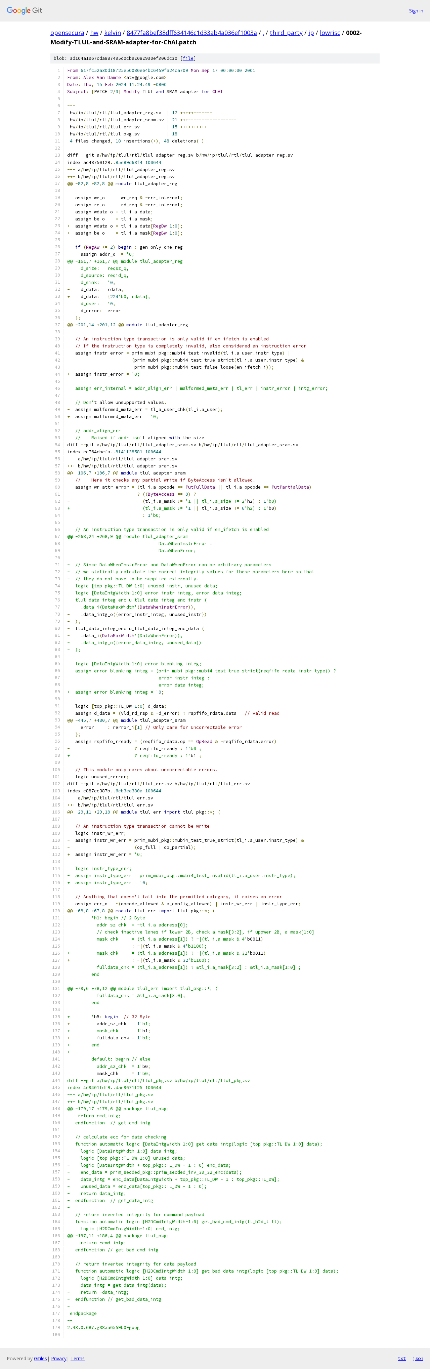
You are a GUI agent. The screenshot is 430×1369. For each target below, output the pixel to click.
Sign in (416, 10)
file (188, 58)
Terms (78, 1358)
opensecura (67, 33)
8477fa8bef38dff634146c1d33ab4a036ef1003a (192, 33)
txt (402, 1358)
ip (311, 33)
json (418, 1358)
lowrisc (330, 33)
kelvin (112, 33)
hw (94, 33)
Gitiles (40, 1358)
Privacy (59, 1358)
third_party (286, 33)
